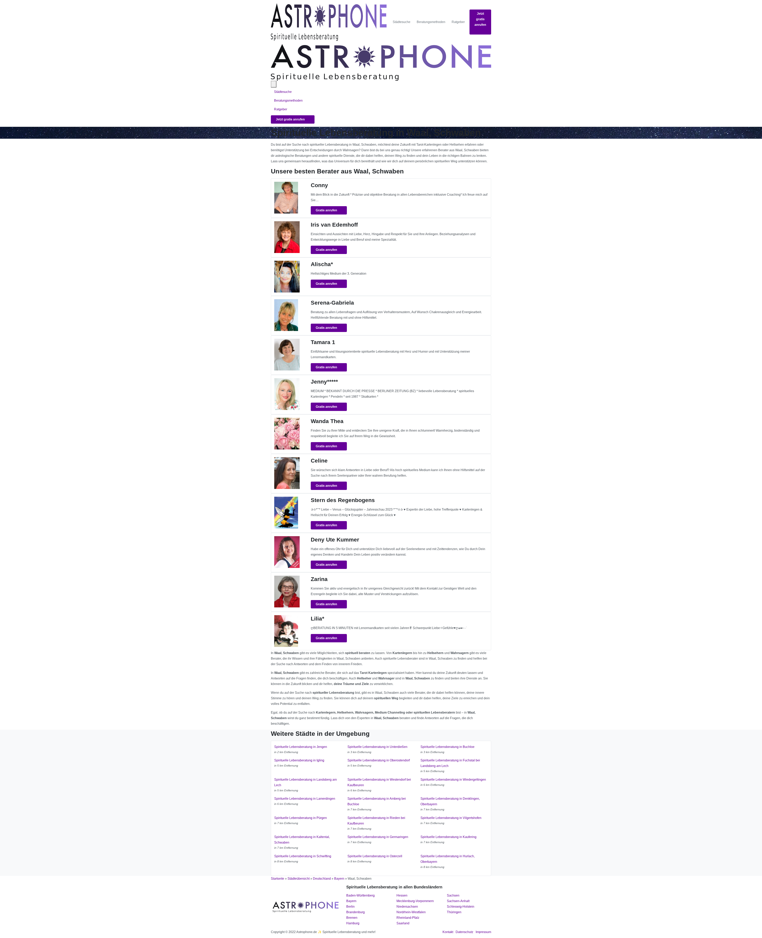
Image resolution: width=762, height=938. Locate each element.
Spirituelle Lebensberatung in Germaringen (377, 837)
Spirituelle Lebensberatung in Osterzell (374, 856)
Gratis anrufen (327, 210)
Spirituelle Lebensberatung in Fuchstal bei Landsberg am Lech (450, 763)
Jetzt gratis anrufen (480, 19)
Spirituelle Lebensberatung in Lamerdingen (304, 798)
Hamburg (352, 923)
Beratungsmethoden (431, 22)
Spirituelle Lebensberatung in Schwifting (302, 856)
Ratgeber (458, 22)
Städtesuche (401, 22)
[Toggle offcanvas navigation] (273, 84)
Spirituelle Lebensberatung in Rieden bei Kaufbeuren (376, 820)
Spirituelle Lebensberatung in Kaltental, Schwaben (302, 839)
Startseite (277, 878)
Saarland (402, 923)
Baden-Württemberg (360, 895)
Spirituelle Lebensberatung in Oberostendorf (378, 760)
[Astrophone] (329, 22)
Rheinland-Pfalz (407, 917)
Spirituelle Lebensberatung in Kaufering (448, 837)
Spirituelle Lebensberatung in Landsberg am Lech (305, 782)
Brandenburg (355, 912)
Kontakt (448, 932)
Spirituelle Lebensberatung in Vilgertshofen (450, 818)
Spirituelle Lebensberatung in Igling (299, 760)
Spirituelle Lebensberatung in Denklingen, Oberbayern (450, 801)
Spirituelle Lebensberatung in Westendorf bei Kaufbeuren (379, 782)
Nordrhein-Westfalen (411, 912)
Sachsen (453, 895)
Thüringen (454, 912)
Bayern (339, 878)
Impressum (483, 932)
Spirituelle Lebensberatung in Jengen (300, 746)
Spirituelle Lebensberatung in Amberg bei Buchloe (376, 801)
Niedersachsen (407, 906)
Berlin (350, 906)
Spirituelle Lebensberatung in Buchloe (447, 746)
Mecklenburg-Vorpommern (415, 901)
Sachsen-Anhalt (458, 901)
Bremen (351, 917)
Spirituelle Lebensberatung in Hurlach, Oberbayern (447, 858)
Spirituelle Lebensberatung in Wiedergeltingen (453, 779)
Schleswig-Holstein (460, 906)
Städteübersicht (299, 878)
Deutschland (322, 878)
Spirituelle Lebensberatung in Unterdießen (377, 746)
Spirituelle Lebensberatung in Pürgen (300, 818)
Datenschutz (464, 932)
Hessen (401, 895)
